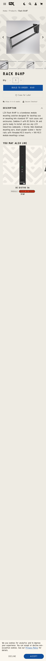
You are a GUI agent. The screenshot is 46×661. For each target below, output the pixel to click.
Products (13, 11)
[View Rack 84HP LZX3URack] (30, 65)
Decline (12, 656)
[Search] (30, 4)
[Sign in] (35, 4)
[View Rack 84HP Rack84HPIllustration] (39, 65)
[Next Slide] (43, 37)
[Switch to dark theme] (24, 4)
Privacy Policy (32, 648)
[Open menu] (4, 4)
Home (5, 11)
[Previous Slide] (3, 37)
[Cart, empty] (41, 4)
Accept (33, 656)
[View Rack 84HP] (4, 65)
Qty (4, 80)
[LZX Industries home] (11, 4)
